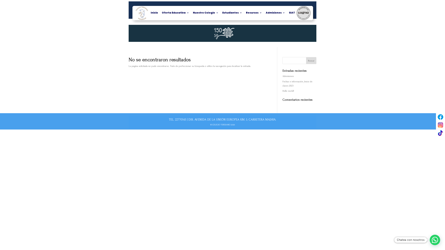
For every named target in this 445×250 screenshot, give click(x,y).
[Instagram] (440, 125)
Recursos (252, 12)
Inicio (154, 12)
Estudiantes (230, 12)
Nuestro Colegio (204, 12)
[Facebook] (440, 117)
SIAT (292, 12)
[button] (435, 240)
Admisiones (274, 12)
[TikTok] (440, 133)
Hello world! (288, 91)
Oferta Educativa (174, 12)
